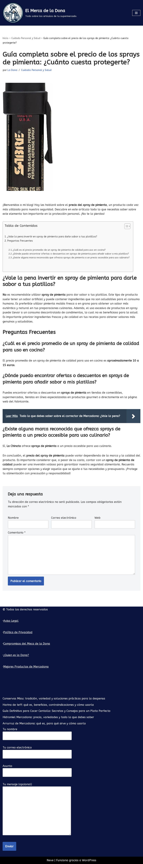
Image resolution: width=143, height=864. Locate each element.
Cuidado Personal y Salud (25, 38)
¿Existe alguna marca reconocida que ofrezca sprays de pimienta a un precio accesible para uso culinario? (71, 257)
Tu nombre (10, 729)
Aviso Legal (10, 620)
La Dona (12, 70)
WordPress (89, 860)
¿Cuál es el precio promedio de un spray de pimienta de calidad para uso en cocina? (59, 250)
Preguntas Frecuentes (20, 240)
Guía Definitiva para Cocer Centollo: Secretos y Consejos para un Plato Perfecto (56, 711)
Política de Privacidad (17, 632)
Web (97, 517)
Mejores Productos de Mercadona (26, 666)
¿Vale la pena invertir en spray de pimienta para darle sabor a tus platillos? (52, 236)
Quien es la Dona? (17, 655)
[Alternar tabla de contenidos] (126, 226)
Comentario (16, 532)
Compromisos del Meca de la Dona (26, 643)
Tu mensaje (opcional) (17, 784)
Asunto (7, 766)
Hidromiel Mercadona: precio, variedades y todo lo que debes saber (48, 717)
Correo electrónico (63, 517)
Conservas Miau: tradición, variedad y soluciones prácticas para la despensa (54, 698)
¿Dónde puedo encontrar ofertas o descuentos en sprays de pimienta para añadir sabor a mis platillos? (71, 253)
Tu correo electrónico (17, 747)
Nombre (13, 517)
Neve (50, 860)
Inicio (5, 38)
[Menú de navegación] (136, 13)
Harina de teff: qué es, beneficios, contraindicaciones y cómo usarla (48, 704)
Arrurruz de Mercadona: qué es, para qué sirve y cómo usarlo (44, 723)
